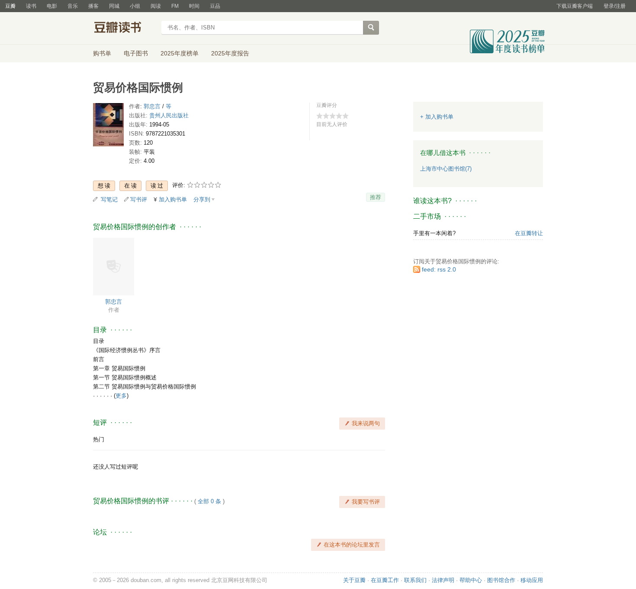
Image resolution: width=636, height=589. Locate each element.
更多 (121, 395)
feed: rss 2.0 (439, 269)
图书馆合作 (501, 580)
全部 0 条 (209, 501)
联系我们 (415, 580)
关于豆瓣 (354, 580)
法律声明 (443, 580)
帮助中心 (470, 580)
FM (175, 6)
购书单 (102, 53)
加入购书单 (173, 199)
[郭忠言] (113, 265)
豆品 (215, 6)
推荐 (375, 197)
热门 (98, 439)
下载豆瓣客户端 (574, 6)
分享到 (201, 199)
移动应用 (531, 580)
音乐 (72, 6)
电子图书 (136, 53)
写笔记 (109, 199)
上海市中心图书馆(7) (446, 168)
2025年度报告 (230, 53)
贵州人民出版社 (169, 115)
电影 (52, 6)
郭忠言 (152, 106)
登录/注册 (615, 6)
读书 (31, 6)
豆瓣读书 (124, 28)
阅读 (156, 6)
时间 (194, 6)
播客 (93, 6)
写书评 (138, 199)
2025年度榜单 (180, 53)
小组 (135, 6)
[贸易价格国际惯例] (108, 126)
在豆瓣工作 (385, 580)
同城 (114, 6)
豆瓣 (10, 6)
